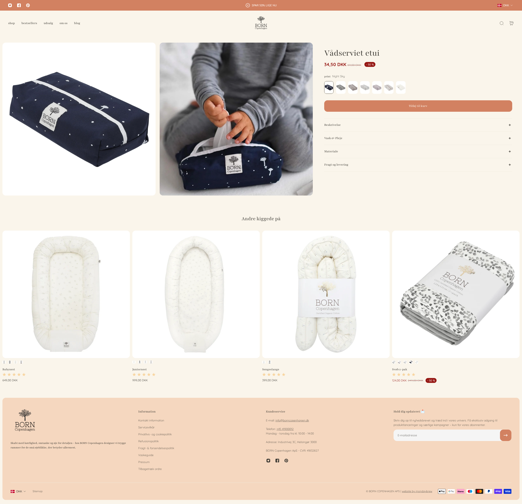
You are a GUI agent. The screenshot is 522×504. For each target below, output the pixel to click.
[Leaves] (399, 362)
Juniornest (139, 369)
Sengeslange (270, 369)
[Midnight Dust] (4, 362)
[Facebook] (18, 5)
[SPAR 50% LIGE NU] (261, 5)
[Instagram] (10, 5)
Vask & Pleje (333, 138)
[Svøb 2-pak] (456, 294)
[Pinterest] (27, 5)
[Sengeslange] (326, 294)
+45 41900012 (285, 429)
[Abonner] (505, 435)
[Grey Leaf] (9, 362)
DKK (19, 491)
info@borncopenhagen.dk (292, 420)
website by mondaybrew (417, 491)
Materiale (331, 151)
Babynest (8, 369)
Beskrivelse (332, 125)
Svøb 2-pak (399, 369)
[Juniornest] (196, 294)
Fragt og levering (336, 165)
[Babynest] (66, 294)
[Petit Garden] (15, 362)
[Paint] (21, 362)
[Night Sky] (411, 362)
